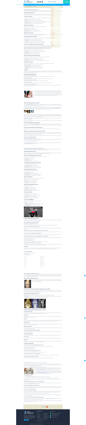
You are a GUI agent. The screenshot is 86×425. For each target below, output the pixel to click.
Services (31, 4)
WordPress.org (52, 46)
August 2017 (52, 26)
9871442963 (29, 254)
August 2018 (52, 24)
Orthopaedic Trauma (39, 414)
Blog (51, 4)
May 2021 (52, 14)
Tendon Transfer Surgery (46, 417)
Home (24, 4)
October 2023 (52, 9)
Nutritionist (34, 4)
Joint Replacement (53, 33)
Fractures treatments (53, 32)
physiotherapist (55, 398)
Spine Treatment (52, 37)
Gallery (49, 4)
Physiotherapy (39, 4)
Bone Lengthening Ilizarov (40, 420)
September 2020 (53, 15)
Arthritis (38, 413)
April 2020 (52, 20)
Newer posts (44, 406)
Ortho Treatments (53, 34)
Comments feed (52, 45)
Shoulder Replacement (39, 418)
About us (28, 4)
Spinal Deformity (45, 414)
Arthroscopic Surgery (46, 413)
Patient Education (44, 4)
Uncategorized (52, 38)
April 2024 (52, 8)
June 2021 (52, 13)
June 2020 (52, 19)
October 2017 (52, 25)
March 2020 (52, 21)
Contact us (54, 4)
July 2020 (52, 18)
